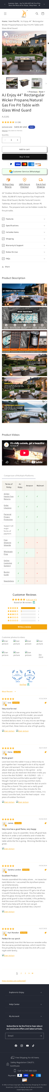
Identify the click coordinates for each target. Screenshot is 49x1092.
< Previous (32, 91)
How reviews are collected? (14, 980)
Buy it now (25, 156)
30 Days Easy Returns (8, 185)
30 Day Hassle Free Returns (9, 496)
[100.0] (17, 675)
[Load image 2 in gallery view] (24, 83)
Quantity (5, 135)
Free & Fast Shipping (41, 185)
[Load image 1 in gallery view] (12, 83)
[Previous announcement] (5, 4)
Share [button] (7, 267)
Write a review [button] (24, 626)
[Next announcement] (44, 4)
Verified (23, 684)
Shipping (4, 130)
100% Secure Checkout (24, 185)
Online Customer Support (8, 563)
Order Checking (7, 506)
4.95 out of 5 (31, 599)
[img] (8, 699)
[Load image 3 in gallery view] (36, 83)
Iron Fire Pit (14, 21)
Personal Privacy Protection (8, 517)
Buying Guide (7, 573)
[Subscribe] (41, 1036)
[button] (5, 13)
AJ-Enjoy (10, 1085)
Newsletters (9, 581)
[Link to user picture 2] (22, 735)
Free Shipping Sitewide (7, 542)
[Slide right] (46, 83)
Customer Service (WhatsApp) (26, 171)
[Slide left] (3, 83)
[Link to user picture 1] (8, 735)
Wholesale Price (8, 552)
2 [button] (21, 973)
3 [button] (25, 973)
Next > (42, 91)
